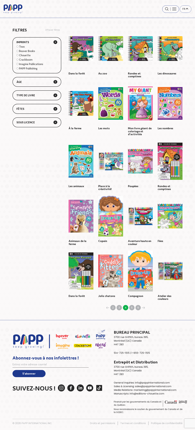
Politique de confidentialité (167, 423)
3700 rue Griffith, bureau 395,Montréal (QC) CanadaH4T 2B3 (131, 340)
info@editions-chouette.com (147, 393)
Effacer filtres (53, 29)
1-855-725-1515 (140, 353)
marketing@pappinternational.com (155, 390)
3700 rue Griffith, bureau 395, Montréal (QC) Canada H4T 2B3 (131, 370)
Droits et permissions (102, 423)
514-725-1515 (121, 353)
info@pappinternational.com (152, 382)
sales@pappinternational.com (153, 386)
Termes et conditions (133, 423)
